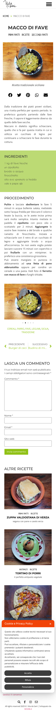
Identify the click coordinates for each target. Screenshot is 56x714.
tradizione (28, 332)
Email (8, 427)
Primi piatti (23, 513)
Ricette (34, 513)
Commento (11, 379)
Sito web (9, 439)
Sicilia (44, 328)
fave (28, 328)
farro (20, 328)
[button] (10, 95)
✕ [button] (50, 623)
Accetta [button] (28, 673)
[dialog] (28, 656)
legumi (36, 328)
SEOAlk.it (28, 709)
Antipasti (23, 569)
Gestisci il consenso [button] (12, 694)
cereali (11, 328)
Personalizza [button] (28, 687)
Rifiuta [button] (28, 680)
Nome (8, 416)
